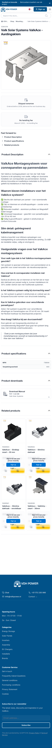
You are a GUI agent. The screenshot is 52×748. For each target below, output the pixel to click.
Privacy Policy (34, 733)
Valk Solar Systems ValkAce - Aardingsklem (38, 21)
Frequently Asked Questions (13, 676)
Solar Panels (7, 636)
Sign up (41, 9)
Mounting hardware (19, 21)
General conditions (9, 680)
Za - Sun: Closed (9, 620)
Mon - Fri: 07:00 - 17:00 (12, 616)
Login (13, 468)
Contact (33, 596)
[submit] (46, 15)
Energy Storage (8, 631)
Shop (12, 21)
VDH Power (4, 21)
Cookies (5, 694)
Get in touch (7, 671)
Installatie (6, 654)
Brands (5, 658)
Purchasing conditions (11, 685)
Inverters (5, 640)
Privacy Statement (9, 689)
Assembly (6, 645)
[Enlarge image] (26, 65)
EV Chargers (7, 649)
